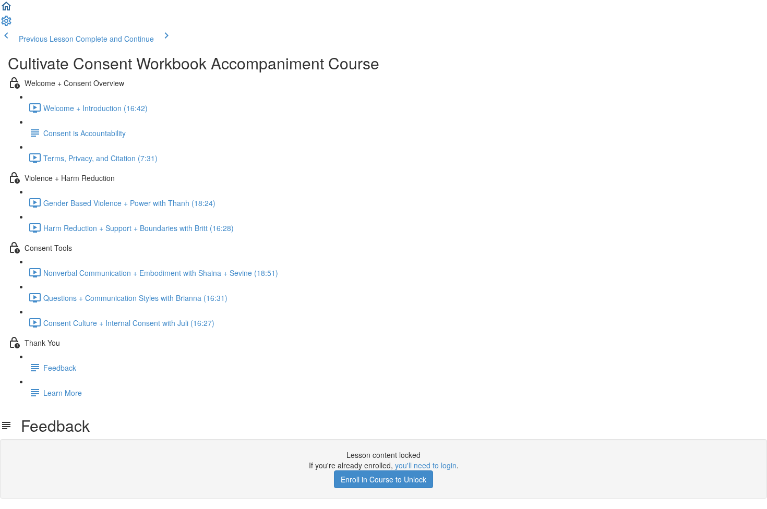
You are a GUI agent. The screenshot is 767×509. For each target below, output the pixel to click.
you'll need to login (426, 465)
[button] (6, 9)
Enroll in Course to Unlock (383, 479)
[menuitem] (6, 24)
